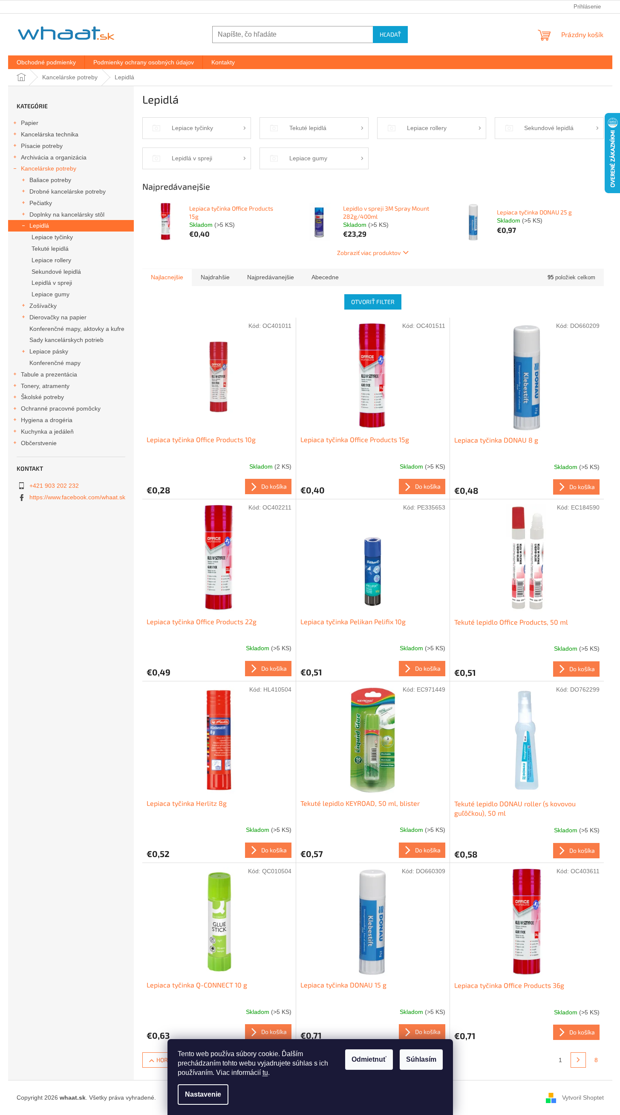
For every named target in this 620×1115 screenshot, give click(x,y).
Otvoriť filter (373, 301)
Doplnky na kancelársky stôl (66, 214)
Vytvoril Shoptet (583, 1097)
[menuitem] (46, 62)
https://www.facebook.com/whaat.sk (77, 497)
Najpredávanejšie (270, 277)
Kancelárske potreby (48, 168)
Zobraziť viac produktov (369, 252)
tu (265, 1072)
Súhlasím (421, 1059)
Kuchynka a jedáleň (47, 431)
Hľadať (390, 34)
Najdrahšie (215, 277)
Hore (163, 1059)
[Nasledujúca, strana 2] (578, 1060)
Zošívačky (43, 305)
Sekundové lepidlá (56, 271)
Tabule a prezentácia (49, 374)
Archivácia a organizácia (54, 157)
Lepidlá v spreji (52, 282)
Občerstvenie (39, 443)
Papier (29, 122)
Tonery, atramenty (45, 385)
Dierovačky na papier (58, 317)
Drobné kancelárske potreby (67, 191)
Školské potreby (42, 397)
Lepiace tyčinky (52, 237)
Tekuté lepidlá (50, 248)
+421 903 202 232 (54, 485)
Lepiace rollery (51, 260)
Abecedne (325, 277)
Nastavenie (203, 1094)
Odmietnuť (369, 1059)
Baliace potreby (50, 180)
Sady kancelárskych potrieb (66, 339)
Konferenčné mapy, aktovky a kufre (76, 328)
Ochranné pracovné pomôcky (61, 408)
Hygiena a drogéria (46, 420)
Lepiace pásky (48, 351)
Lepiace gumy (50, 294)
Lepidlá (39, 225)
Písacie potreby (42, 145)
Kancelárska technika (49, 134)
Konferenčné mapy (55, 362)
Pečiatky (40, 203)
